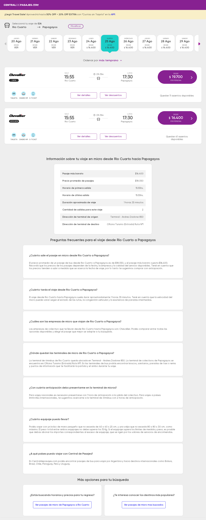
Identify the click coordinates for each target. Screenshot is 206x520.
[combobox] (110, 60)
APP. (113, 14)
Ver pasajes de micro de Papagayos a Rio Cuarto (62, 505)
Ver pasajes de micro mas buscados (143, 505)
